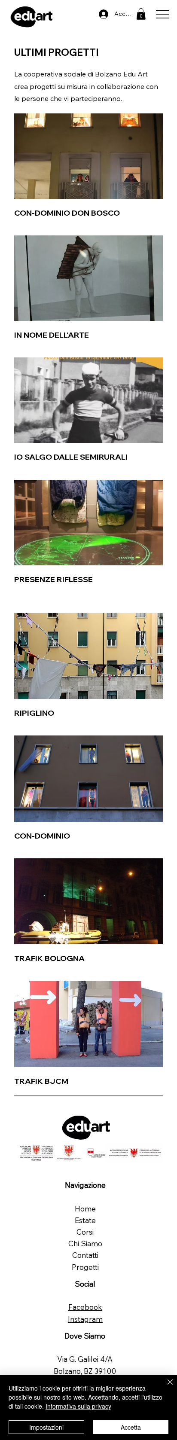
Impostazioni (46, 1427)
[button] (141, 14)
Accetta (131, 1427)
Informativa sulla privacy (78, 1406)
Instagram (85, 1319)
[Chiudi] (165, 1387)
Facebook (85, 1307)
